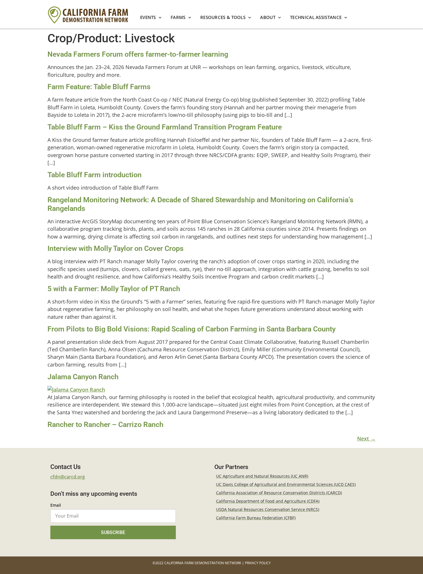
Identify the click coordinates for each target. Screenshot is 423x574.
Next (366, 438)
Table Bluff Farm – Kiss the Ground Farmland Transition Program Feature (164, 127)
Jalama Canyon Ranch (83, 377)
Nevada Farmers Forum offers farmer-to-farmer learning (137, 54)
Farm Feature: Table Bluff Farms (98, 87)
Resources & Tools (222, 17)
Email (55, 505)
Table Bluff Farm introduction (94, 175)
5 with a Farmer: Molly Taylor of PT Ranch (113, 289)
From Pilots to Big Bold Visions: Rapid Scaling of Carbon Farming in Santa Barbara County (191, 329)
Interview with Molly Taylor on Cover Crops (115, 248)
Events (148, 17)
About (268, 17)
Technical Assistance (316, 17)
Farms (178, 17)
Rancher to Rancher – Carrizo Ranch (105, 424)
